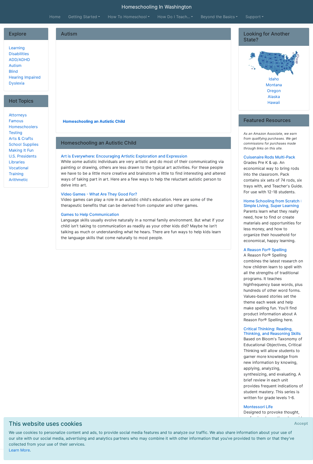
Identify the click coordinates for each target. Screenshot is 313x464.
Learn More (19, 450)
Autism (15, 65)
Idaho (274, 78)
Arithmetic (18, 179)
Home (54, 16)
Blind (13, 71)
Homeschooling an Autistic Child (94, 121)
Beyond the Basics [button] (218, 16)
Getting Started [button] (82, 16)
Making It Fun (21, 150)
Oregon (274, 90)
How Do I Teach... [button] (173, 16)
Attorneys (18, 114)
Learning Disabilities (19, 50)
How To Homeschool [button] (127, 16)
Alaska (274, 96)
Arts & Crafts (21, 138)
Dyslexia (16, 83)
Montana (274, 84)
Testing (15, 132)
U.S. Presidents (22, 156)
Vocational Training (18, 170)
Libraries (17, 161)
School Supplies (23, 144)
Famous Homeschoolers (23, 123)
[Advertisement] (143, 81)
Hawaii (274, 102)
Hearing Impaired (25, 77)
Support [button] (253, 16)
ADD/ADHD (19, 59)
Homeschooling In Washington (157, 7)
